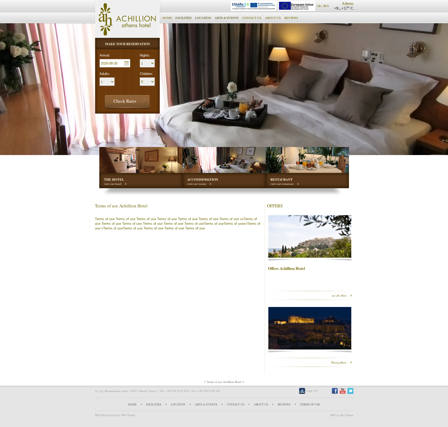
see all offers (339, 295)
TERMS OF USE (310, 404)
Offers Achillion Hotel (286, 268)
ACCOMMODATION (202, 179)
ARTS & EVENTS (227, 18)
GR (319, 6)
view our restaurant (281, 184)
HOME (167, 18)
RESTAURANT (281, 179)
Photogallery (339, 362)
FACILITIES (184, 18)
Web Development (106, 415)
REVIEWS (291, 18)
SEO (333, 415)
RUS (326, 6)
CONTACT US (251, 18)
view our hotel (112, 184)
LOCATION (203, 18)
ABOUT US (273, 18)
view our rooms (196, 184)
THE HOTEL (114, 179)
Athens (347, 3)
